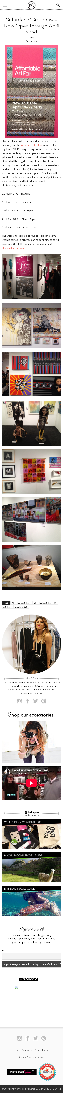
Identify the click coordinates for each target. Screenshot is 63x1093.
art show (7, 607)
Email (5, 950)
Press (18, 1050)
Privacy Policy (41, 1050)
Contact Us (27, 1050)
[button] (58, 5)
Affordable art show (21, 603)
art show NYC (21, 607)
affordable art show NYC (45, 603)
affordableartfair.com (13, 248)
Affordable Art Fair (31, 145)
